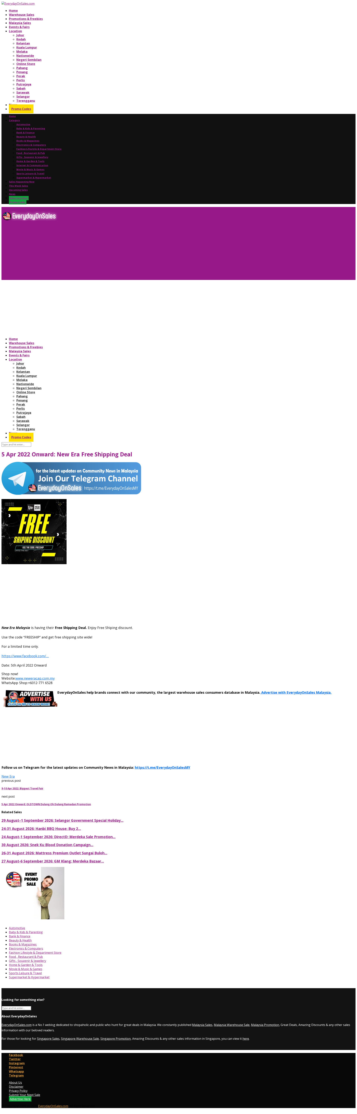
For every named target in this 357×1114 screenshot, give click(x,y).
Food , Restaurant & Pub (30, 153)
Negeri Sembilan (28, 60)
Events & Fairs (19, 27)
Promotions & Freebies (26, 19)
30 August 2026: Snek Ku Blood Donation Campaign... (47, 844)
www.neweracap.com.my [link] (35, 678)
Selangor (23, 97)
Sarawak (22, 92)
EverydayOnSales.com (16, 1025)
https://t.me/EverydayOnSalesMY (162, 767)
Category (14, 120)
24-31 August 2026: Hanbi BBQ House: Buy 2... (41, 828)
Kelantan (23, 43)
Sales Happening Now (21, 181)
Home (13, 11)
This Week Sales (18, 185)
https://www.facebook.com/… (25, 656)
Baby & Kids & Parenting (30, 128)
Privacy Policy (18, 1091)
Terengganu (25, 101)
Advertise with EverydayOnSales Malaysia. (296, 692)
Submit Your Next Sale (24, 1095)
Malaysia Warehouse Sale (232, 1025)
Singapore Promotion (115, 1039)
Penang (22, 72)
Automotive (23, 124)
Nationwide (25, 56)
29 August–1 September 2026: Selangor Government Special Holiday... (62, 820)
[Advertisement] (113, 252)
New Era (8, 776)
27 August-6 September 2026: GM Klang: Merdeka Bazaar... (52, 861)
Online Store (25, 64)
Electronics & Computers (31, 144)
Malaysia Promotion (265, 1025)
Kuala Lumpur (26, 47)
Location (15, 31)
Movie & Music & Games (30, 169)
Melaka (22, 52)
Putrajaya (23, 84)
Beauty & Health (26, 136)
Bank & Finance (25, 132)
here (245, 1039)
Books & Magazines (27, 140)
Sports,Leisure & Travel (30, 173)
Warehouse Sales (21, 15)
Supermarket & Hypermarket (33, 177)
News (12, 194)
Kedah (21, 39)
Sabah (20, 88)
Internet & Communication (32, 165)
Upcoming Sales (18, 190)
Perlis (20, 80)
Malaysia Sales (20, 23)
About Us (15, 1082)
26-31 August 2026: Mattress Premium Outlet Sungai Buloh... (54, 853)
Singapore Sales (48, 1039)
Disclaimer (16, 1087)
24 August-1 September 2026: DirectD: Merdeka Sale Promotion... (58, 836)
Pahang (22, 68)
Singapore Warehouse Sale (80, 1039)
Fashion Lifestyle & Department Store (39, 149)
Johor (20, 35)
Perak (20, 76)
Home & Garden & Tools (30, 161)
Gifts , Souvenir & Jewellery (32, 157)
